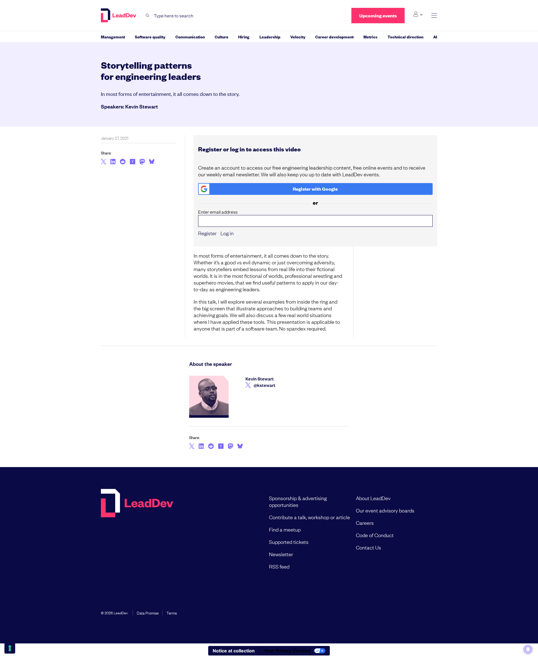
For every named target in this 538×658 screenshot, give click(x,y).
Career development (334, 37)
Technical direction (405, 37)
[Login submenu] (418, 14)
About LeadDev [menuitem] (373, 498)
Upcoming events (378, 15)
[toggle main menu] (434, 15)
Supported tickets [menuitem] (289, 541)
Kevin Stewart (141, 106)
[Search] (147, 15)
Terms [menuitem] (171, 612)
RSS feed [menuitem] (279, 566)
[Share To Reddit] (123, 162)
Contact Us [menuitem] (368, 547)
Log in (227, 233)
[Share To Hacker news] (132, 162)
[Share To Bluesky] (151, 162)
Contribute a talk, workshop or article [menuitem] (309, 517)
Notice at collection (234, 651)
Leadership (269, 37)
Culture (221, 37)
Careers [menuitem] (365, 522)
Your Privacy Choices (287, 651)
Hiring (243, 37)
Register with (315, 189)
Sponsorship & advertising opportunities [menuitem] (298, 501)
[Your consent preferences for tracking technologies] (9, 648)
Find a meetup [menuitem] (285, 529)
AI (435, 37)
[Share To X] (103, 162)
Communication (190, 37)
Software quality (150, 37)
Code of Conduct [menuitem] (375, 535)
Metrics (370, 37)
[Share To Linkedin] (113, 162)
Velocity (297, 37)
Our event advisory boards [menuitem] (385, 510)
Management (113, 37)
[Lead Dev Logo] (119, 15)
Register (207, 233)
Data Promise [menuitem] (148, 612)
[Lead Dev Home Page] (137, 532)
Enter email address (218, 212)
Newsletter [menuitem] (281, 554)
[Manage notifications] (527, 649)
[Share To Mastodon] (142, 162)
